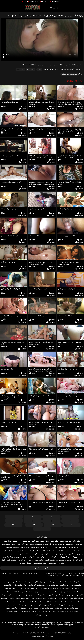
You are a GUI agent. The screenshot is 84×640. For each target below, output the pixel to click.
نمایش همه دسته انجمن (42, 568)
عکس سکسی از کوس (60, 601)
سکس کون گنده (42, 537)
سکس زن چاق (30, 595)
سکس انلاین (76, 582)
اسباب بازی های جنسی (12, 547)
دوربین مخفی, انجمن (59, 547)
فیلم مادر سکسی (77, 595)
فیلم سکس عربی (75, 585)
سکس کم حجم (63, 598)
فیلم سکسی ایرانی (65, 582)
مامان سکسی (53, 557)
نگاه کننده (48, 544)
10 (53, 525)
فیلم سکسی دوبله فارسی (49, 588)
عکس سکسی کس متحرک (47, 611)
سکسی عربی (24, 588)
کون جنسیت (26, 541)
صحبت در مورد (63, 554)
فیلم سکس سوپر (22, 601)
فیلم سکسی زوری (50, 605)
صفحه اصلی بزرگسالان (42, 627)
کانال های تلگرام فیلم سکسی (28, 611)
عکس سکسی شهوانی (71, 608)
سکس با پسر (17, 582)
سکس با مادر (41, 595)
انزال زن (61, 563)
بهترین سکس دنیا (64, 595)
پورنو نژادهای (35, 547)
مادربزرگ (25, 544)
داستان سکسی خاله (7, 595)
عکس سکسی (35, 588)
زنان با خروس (22, 560)
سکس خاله (33, 601)
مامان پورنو (17, 557)
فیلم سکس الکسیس (11, 588)
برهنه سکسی (34, 1)
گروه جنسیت (33, 554)
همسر (13, 544)
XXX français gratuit (23, 623)
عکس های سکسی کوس (38, 598)
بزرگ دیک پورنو (8, 557)
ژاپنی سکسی (20, 69)
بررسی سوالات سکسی (37, 544)
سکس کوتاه (22, 608)
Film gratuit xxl (75, 623)
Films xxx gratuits (36, 623)
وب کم (41, 554)
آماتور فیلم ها (56, 1)
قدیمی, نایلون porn (21, 554)
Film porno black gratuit (63, 623)
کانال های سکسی (11, 611)
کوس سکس (7, 582)
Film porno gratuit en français (32, 625)
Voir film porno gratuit (48, 623)
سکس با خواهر (33, 608)
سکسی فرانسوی (42, 557)
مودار (68, 550)
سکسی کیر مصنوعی (29, 557)
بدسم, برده (79, 554)
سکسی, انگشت (11, 560)
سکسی (53, 550)
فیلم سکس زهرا (52, 595)
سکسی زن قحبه (76, 557)
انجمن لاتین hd (77, 560)
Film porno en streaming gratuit (65, 625)
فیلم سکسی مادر (36, 605)
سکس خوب (72, 605)
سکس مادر (76, 541)
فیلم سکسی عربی (52, 585)
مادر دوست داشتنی (65, 541)
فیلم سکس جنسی (14, 605)
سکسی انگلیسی (50, 560)
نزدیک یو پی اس (64, 557)
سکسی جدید (74, 611)
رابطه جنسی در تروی (51, 554)
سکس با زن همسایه (7, 598)
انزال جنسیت (17, 541)
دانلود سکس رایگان (45, 601)
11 (34, 525)
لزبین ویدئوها (30, 69)
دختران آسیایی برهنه (76, 598)
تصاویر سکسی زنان (20, 585)
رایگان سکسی (7, 585)
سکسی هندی (39, 560)
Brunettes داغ (46, 547)
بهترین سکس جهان (39, 591)
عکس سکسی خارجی (46, 608)
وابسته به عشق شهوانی (63, 560)
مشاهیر (72, 554)
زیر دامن (30, 560)
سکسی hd (44, 1)
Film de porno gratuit (48, 625)
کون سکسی (64, 585)
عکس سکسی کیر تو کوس (36, 585)
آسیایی (26, 1)
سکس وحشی (62, 605)
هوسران (22, 563)
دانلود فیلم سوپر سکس (31, 582)
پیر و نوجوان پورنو (58, 544)
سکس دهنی (54, 541)
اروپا (3, 560)
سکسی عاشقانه (10, 601)
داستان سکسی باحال (12, 591)
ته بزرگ (29, 563)
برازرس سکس (64, 588)
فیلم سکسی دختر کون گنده (69, 74)
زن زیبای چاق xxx (72, 547)
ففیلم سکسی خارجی (22, 598)
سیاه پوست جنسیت (7, 554)
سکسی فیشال (45, 550)
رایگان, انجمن (44, 541)
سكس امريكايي (52, 591)
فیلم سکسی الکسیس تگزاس (68, 591)
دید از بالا (11, 550)
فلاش (18, 544)
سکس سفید (25, 605)
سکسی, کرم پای (34, 550)
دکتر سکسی (75, 588)
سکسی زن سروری (21, 550)
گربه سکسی (69, 544)
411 (13, 525)
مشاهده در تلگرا (54, 8)
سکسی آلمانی (75, 550)
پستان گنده (35, 541)
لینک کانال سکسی (11, 608)
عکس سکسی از (63, 611)
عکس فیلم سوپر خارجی (42, 614)
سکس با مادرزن (26, 591)
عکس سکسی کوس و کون (48, 582)
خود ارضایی (7, 541)
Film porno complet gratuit (8, 623)
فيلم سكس (58, 608)
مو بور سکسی (5, 544)
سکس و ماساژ (74, 601)
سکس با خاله (52, 598)
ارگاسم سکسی (52, 563)
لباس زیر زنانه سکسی (39, 563)
